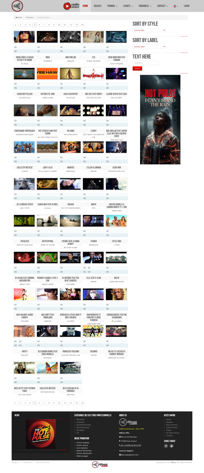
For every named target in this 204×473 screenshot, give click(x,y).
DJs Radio (80, 430)
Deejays (97, 6)
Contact (161, 6)
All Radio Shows (172, 433)
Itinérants (80, 422)
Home (85, 6)
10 (59, 25)
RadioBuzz (144, 6)
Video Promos (172, 427)
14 (82, 25)
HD (15, 51)
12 (71, 25)
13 (77, 25)
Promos (111, 6)
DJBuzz (18, 6)
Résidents (81, 419)
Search (137, 68)
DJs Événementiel (84, 425)
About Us (15, 462)
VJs (78, 433)
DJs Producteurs (83, 427)
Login (186, 6)
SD (15, 47)
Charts (127, 6)
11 (65, 25)
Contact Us (27, 462)
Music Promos (172, 425)
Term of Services (42, 462)
